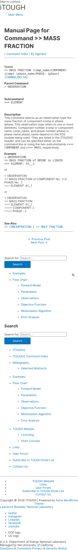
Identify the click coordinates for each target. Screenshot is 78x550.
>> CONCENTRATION (17, 226)
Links (16, 447)
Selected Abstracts (34, 368)
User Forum (20, 453)
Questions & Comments (15, 548)
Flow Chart (20, 279)
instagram (15, 516)
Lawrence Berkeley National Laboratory (26, 507)
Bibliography (21, 362)
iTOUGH (13, 7)
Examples (19, 273)
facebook (14, 523)
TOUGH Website (23, 429)
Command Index (17, 53)
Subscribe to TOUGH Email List (33, 460)
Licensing (27, 434)
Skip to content (10, 1)
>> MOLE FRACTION (49, 226)
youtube (13, 526)
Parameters (29, 291)
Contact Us (20, 466)
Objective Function (33, 304)
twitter (12, 513)
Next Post (39, 242)
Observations (30, 298)
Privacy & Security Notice (49, 548)
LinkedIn (14, 519)
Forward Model (31, 285)
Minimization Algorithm (36, 311)
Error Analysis (30, 317)
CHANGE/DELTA (16, 77)
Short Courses (30, 441)
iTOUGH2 (19, 350)
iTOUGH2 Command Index (30, 356)
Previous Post (39, 239)
